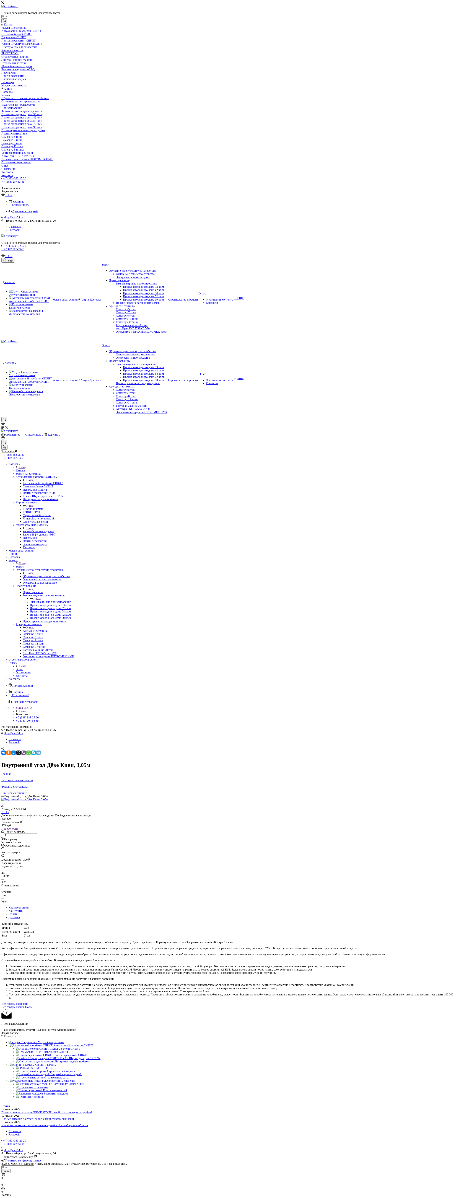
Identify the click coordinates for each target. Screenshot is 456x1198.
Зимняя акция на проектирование (50, 601)
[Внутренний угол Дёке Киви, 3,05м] (24, 799)
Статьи (5, 1106)
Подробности (9, 828)
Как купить (15, 910)
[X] (18, 753)
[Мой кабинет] (3, 424)
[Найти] (4, 20)
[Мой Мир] (13, 753)
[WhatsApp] (28, 753)
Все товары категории (14, 1003)
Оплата (13, 913)
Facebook (14, 229)
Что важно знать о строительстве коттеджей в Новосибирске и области (44, 1125)
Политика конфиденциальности (24, 1160)
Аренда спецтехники (35, 630)
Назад (22, 467)
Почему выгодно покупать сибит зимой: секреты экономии (37, 1118)
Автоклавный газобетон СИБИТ (43, 483)
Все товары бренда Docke (17, 1006)
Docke (5, 812)
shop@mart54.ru (13, 217)
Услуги (20, 566)
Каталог (20, 470)
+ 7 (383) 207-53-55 (12, 181)
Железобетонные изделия (38, 531)
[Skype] (33, 753)
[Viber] (23, 753)
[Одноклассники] (8, 753)
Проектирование (33, 592)
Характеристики (19, 907)
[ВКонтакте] (3, 753)
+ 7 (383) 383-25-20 (14, 178)
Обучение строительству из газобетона (46, 576)
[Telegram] (38, 753)
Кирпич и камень (33, 508)
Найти (6, 1171)
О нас (19, 669)
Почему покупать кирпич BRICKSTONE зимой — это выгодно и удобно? (46, 1112)
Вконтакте (15, 226)
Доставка (14, 917)
